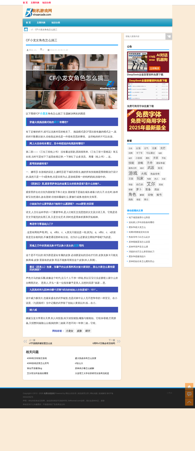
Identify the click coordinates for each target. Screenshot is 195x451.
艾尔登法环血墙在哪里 (37, 373)
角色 (132, 194)
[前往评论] (188, 394)
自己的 (139, 184)
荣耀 (131, 189)
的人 (156, 178)
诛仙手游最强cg (34, 368)
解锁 (142, 194)
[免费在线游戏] (39, 5)
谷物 (150, 194)
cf (32, 29)
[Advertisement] (91, 429)
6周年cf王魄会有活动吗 (104, 343)
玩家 (140, 178)
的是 (163, 179)
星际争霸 (160, 162)
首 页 (25, 2)
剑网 (131, 152)
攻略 (140, 163)
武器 (150, 167)
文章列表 (35, 2)
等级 (131, 184)
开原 (155, 157)
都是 (138, 199)
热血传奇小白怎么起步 (139, 236)
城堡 (130, 158)
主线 (130, 148)
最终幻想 (132, 168)
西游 (156, 189)
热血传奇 (155, 173)
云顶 (138, 148)
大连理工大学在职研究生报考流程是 (92, 373)
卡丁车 (139, 152)
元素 (154, 148)
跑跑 (131, 199)
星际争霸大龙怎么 (137, 227)
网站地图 (94, 393)
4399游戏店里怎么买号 (38, 363)
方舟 (150, 162)
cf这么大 (79, 363)
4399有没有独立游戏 (37, 358)
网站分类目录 (71, 393)
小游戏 (139, 157)
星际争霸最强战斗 (137, 256)
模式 (142, 168)
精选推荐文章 (83, 393)
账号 (159, 194)
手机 (164, 158)
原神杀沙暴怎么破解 (84, 368)
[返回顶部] (188, 401)
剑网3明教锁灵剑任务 (139, 231)
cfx (35, 50)
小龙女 (44, 113)
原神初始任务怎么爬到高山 (141, 261)
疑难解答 (102, 393)
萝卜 (139, 189)
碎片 (56, 122)
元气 (146, 148)
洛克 (160, 167)
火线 (144, 173)
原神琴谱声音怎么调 (138, 246)
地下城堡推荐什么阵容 (139, 217)
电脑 (149, 178)
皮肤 (76, 245)
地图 (160, 153)
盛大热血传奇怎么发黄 (85, 358)
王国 (131, 178)
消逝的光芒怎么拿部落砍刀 (141, 251)
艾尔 (151, 183)
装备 (148, 189)
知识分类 (46, 2)
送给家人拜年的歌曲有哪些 (141, 222)
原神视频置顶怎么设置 (139, 241)
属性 (148, 157)
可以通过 (150, 152)
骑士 (146, 199)
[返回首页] (188, 386)
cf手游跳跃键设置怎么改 (40, 343)
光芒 (162, 148)
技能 (131, 163)
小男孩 (169, 392)
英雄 (161, 184)
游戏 (133, 172)
